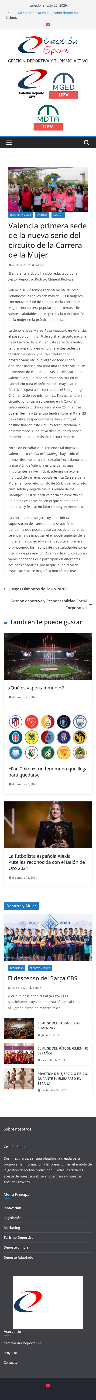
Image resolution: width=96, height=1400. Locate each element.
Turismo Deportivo (19, 1237)
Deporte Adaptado (18, 1257)
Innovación (12, 1208)
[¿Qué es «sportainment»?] (48, 636)
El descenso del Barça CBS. (43, 978)
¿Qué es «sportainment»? (36, 688)
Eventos (42, 214)
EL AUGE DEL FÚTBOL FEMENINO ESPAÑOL (63, 1050)
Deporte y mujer (17, 1247)
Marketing (12, 1227)
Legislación (12, 1217)
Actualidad (17, 968)
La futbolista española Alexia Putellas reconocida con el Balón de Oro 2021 (46, 862)
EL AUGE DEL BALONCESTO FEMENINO (59, 1025)
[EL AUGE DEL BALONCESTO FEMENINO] (19, 1029)
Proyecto (23, 1182)
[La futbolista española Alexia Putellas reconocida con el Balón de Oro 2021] (48, 804)
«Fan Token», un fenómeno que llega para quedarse (48, 771)
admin (39, 265)
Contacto (10, 1362)
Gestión (58, 214)
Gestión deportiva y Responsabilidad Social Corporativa (48, 604)
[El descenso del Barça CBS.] (48, 937)
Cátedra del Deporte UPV (23, 1343)
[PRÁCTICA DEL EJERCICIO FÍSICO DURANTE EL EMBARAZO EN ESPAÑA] (19, 1082)
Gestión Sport (14, 1146)
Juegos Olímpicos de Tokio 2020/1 (39, 589)
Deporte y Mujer (20, 214)
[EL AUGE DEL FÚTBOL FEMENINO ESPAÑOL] (19, 1054)
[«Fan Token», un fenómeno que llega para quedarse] (48, 717)
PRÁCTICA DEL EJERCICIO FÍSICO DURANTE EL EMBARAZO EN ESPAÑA (62, 1078)
